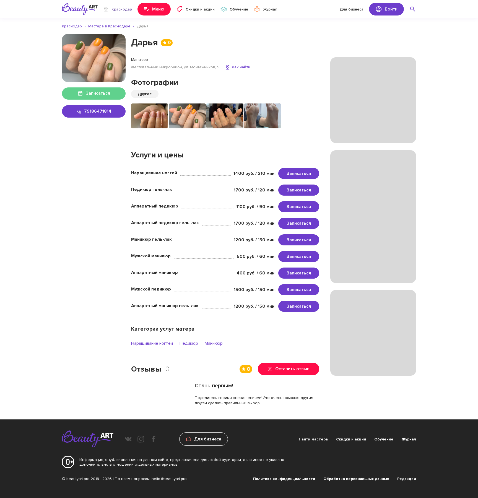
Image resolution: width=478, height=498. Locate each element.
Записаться (299, 173)
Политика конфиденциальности (284, 478)
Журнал (409, 439)
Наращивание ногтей (152, 343)
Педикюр (189, 343)
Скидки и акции (351, 439)
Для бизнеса (351, 9)
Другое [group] (145, 94)
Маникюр (214, 343)
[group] (149, 115)
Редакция (406, 478)
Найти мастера (313, 439)
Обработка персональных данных (356, 478)
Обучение (383, 439)
